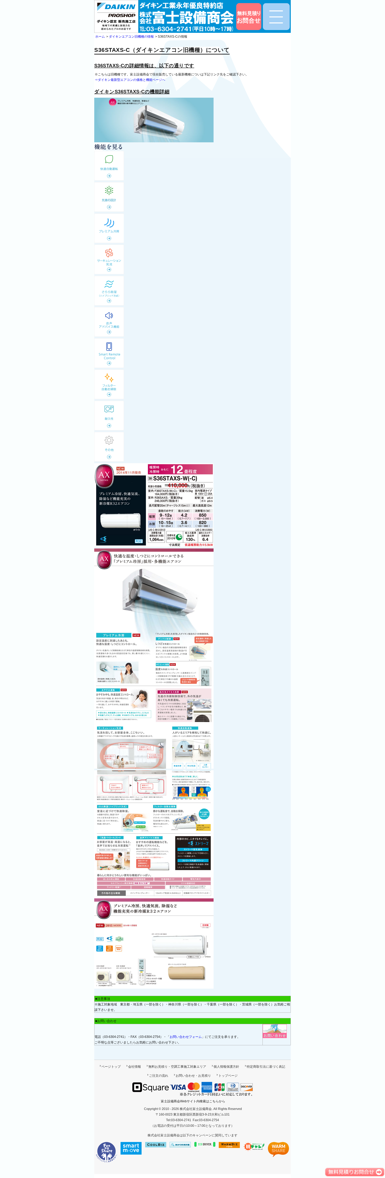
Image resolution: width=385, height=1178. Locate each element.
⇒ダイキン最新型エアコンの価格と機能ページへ (130, 79)
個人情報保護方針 (226, 1066)
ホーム (100, 36)
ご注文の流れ (158, 1075)
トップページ (228, 1075)
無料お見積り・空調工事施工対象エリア (177, 1066)
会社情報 (134, 1066)
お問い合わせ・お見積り (193, 1075)
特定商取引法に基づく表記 (266, 1066)
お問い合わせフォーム (186, 1036)
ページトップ (111, 1066)
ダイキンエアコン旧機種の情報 (131, 36)
